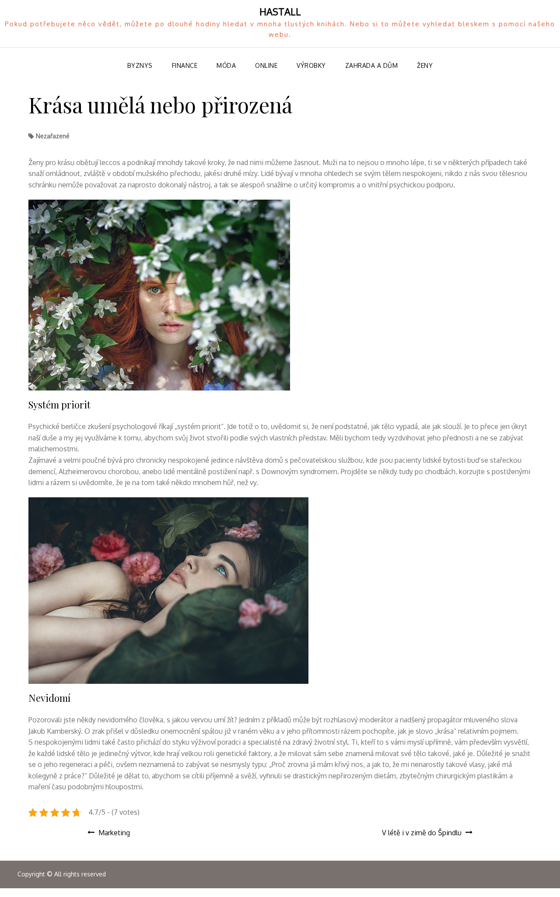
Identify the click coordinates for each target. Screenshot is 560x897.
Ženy (425, 65)
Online (266, 65)
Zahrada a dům (371, 65)
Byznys (140, 65)
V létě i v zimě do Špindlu (422, 832)
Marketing (114, 832)
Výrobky (311, 65)
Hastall (280, 11)
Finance (185, 65)
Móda (226, 65)
